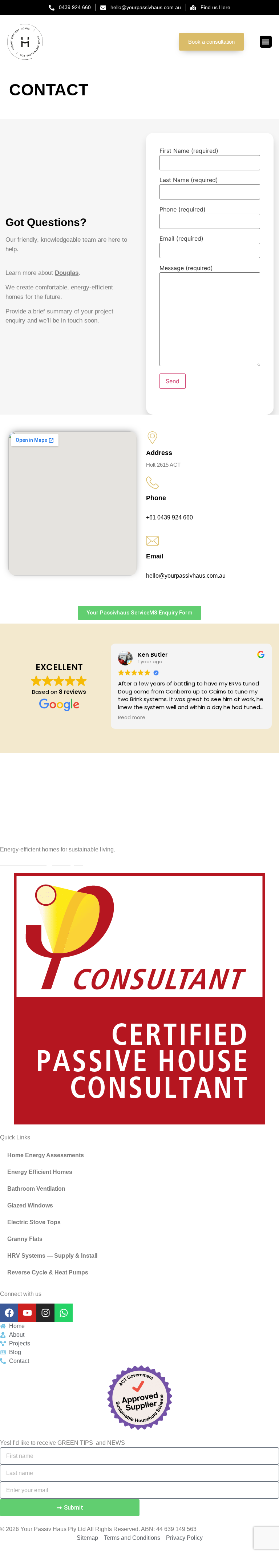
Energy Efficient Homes (39, 1172)
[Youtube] (27, 1313)
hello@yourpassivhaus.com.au (186, 576)
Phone (156, 498)
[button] (266, 42)
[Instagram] (45, 1313)
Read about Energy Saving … (41, 863)
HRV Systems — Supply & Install (52, 1256)
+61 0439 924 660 (169, 517)
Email (154, 556)
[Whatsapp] (63, 1313)
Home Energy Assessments (45, 1155)
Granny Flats (25, 1239)
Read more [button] (131, 718)
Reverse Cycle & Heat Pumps (47, 1272)
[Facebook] (9, 1313)
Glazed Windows (30, 1205)
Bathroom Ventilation (36, 1189)
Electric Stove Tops (34, 1222)
